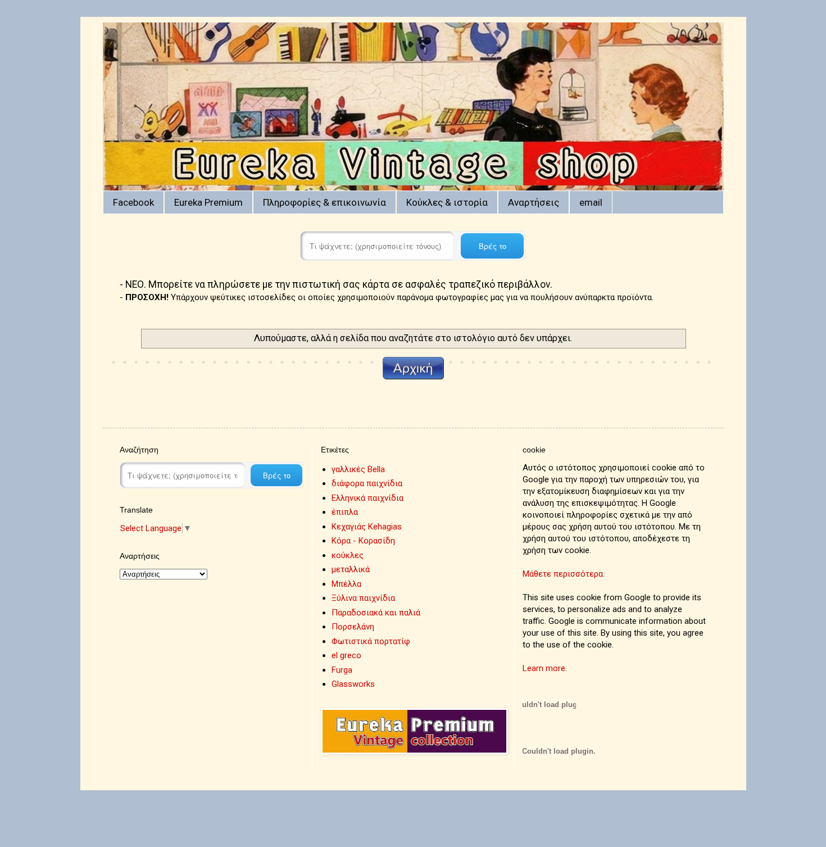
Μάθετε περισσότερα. (564, 574)
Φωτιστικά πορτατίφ (371, 641)
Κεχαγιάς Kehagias (367, 527)
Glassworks (353, 684)
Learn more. (545, 668)
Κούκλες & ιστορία (447, 202)
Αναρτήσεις (533, 202)
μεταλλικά (351, 569)
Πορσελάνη (353, 627)
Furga (342, 670)
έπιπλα (345, 512)
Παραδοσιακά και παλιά (376, 613)
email (590, 202)
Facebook (133, 202)
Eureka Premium (208, 202)
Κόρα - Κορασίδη (363, 541)
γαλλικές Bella (358, 469)
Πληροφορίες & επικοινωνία (324, 202)
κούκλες (348, 555)
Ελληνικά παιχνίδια (367, 498)
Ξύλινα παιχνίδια (363, 598)
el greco (346, 655)
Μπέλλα (346, 584)
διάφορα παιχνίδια (367, 483)
